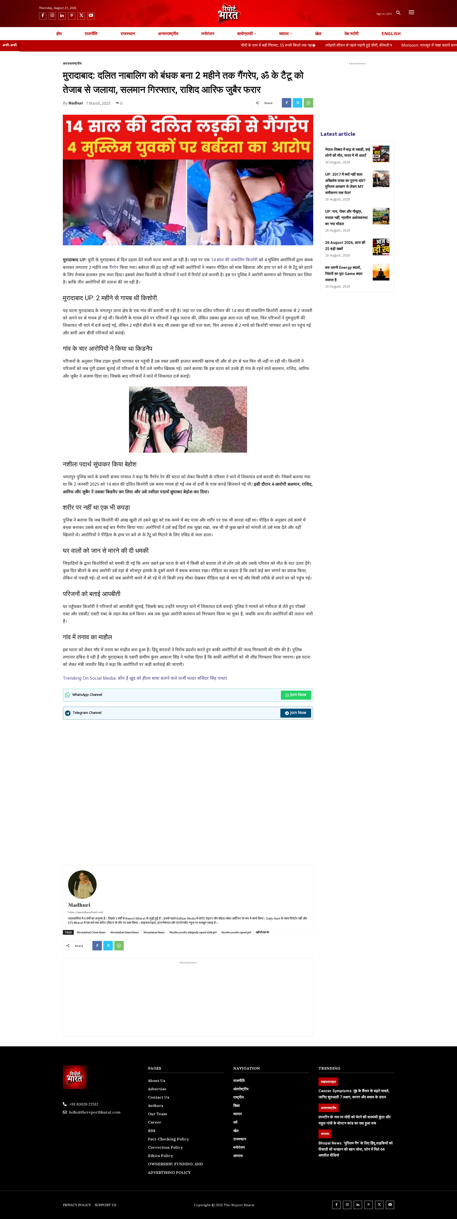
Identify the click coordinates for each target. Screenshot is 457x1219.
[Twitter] (81, 16)
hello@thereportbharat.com (94, 1112)
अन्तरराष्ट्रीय (328, 1107)
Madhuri (76, 103)
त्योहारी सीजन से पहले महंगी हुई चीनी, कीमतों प (301, 45)
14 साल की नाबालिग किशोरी (235, 260)
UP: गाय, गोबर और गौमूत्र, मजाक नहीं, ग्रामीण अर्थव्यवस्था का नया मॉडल (346, 217)
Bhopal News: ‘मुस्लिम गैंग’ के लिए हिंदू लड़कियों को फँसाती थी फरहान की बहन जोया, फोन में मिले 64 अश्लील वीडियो (355, 1149)
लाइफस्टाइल (328, 1081)
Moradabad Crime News (91, 932)
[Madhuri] (82, 884)
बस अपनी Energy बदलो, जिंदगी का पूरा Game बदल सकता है (344, 273)
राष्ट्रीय (77, 63)
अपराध (67, 63)
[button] (398, 13)
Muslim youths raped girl (236, 932)
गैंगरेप (114, 267)
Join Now (298, 695)
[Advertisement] (188, 758)
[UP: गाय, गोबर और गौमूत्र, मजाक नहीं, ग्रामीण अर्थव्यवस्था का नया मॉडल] (381, 216)
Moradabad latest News (124, 932)
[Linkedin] (62, 16)
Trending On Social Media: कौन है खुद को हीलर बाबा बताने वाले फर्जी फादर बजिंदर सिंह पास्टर (145, 678)
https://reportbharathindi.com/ (85, 912)
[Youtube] (91, 16)
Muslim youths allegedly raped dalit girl (192, 932)
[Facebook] (42, 16)
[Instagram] (52, 16)
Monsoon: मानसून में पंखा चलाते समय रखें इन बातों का (384, 45)
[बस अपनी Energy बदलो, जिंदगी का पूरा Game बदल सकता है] (381, 272)
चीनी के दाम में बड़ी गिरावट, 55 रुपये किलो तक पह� (221, 45)
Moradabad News (153, 932)
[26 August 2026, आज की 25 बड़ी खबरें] (381, 247)
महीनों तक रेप (262, 932)
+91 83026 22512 (83, 1104)
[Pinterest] (71, 16)
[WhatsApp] (308, 103)
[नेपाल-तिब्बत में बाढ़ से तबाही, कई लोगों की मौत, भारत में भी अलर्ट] (381, 154)
